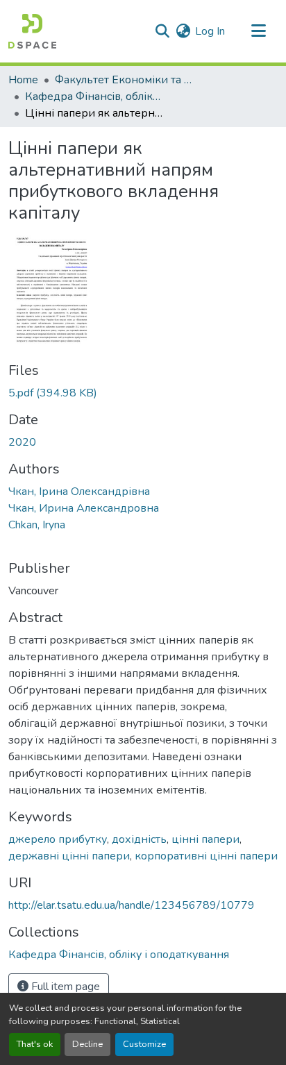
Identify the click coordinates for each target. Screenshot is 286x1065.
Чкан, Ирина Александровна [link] (83, 508)
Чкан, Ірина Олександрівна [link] (79, 491)
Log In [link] (210, 31)
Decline (87, 1044)
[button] (32, 31)
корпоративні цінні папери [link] (206, 856)
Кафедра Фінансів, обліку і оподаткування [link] (94, 96)
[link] (143, 393)
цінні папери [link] (205, 839)
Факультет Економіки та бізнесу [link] (124, 79)
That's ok (35, 1044)
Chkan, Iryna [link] (36, 524)
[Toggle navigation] (258, 31)
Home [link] (23, 79)
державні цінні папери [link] (69, 856)
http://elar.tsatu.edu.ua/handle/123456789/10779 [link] (131, 905)
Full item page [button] (64, 986)
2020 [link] (22, 442)
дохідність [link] (139, 839)
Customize (144, 1044)
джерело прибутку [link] (57, 839)
